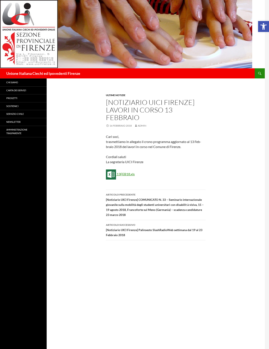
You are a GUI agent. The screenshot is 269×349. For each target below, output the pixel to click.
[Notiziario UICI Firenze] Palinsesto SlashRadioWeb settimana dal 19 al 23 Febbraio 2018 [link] (154, 230)
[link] (263, 26)
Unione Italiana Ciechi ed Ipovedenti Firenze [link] (43, 73)
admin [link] (142, 125)
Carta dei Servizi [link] (16, 90)
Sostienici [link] (12, 106)
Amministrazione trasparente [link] (16, 131)
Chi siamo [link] (12, 82)
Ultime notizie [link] (115, 95)
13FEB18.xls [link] (125, 174)
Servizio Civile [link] (15, 113)
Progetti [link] (11, 98)
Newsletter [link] (13, 121)
